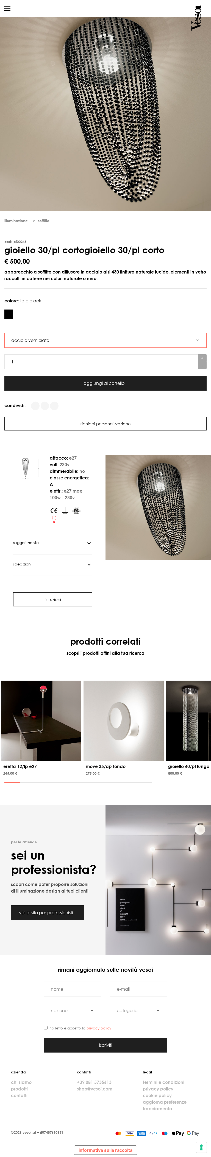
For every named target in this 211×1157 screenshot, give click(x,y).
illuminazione (16, 220)
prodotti (19, 1089)
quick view (42, 755)
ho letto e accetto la (80, 1028)
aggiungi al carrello (105, 383)
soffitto (43, 220)
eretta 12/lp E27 (20, 766)
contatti (19, 1095)
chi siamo (21, 1082)
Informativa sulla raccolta (105, 1150)
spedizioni (22, 564)
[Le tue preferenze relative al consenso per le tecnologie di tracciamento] (201, 1147)
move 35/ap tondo (106, 766)
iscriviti (105, 1045)
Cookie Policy (157, 1095)
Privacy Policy (99, 1028)
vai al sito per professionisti (46, 912)
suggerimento (26, 542)
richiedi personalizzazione (105, 423)
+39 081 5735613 (94, 1082)
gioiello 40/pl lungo (188, 766)
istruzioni (53, 599)
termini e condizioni (163, 1082)
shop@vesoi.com (94, 1089)
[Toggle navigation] (7, 8)
